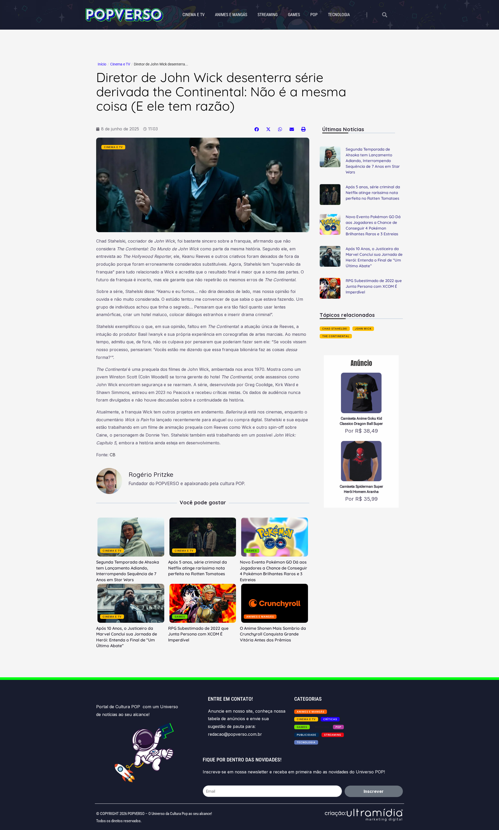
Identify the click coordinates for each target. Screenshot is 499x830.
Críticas (330, 719)
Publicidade (306, 734)
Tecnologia (339, 14)
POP (314, 14)
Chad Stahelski (334, 328)
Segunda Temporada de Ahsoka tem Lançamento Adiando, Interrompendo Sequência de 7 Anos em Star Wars (373, 161)
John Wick (363, 328)
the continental (335, 336)
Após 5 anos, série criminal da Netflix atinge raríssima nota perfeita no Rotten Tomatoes (197, 567)
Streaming (268, 14)
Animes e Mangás (231, 14)
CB (112, 454)
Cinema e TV (193, 14)
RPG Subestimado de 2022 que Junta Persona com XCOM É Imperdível (198, 634)
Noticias (322, 727)
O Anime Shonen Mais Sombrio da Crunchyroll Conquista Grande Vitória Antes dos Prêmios (273, 634)
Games (294, 14)
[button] (256, 129)
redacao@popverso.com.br (235, 734)
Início (102, 64)
